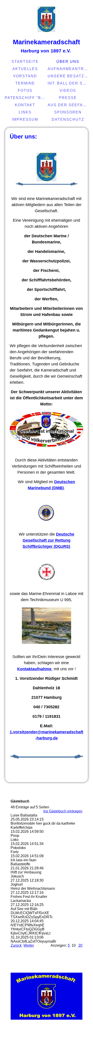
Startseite (25, 62)
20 (80, 945)
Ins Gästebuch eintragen (62, 811)
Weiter (28, 945)
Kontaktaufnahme (35, 669)
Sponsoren (68, 112)
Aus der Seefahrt (68, 105)
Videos (68, 90)
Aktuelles (25, 69)
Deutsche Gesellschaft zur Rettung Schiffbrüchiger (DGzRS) (48, 540)
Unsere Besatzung (68, 76)
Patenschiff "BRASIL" (25, 98)
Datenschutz (68, 119)
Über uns (67, 62)
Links (25, 112)
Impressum (25, 119)
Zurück (16, 945)
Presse (68, 98)
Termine (25, 83)
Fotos (25, 90)
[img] (46, 19)
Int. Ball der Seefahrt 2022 (68, 83)
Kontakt (25, 105)
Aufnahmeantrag (68, 69)
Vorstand (25, 76)
